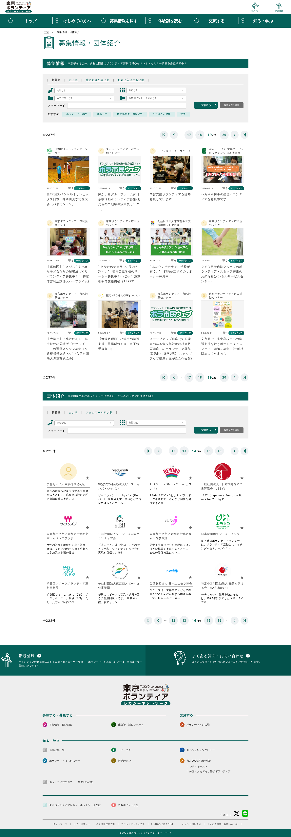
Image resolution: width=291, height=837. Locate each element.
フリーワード (56, 105)
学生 (183, 114)
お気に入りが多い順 (131, 80)
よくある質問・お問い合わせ (222, 824)
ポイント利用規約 (191, 824)
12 (173, 451)
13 (184, 451)
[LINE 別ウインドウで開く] (245, 813)
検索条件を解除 (231, 105)
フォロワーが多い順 (99, 412)
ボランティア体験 (76, 114)
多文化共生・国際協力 (130, 114)
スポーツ (102, 114)
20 (224, 135)
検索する (206, 105)
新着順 (56, 80)
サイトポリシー (81, 824)
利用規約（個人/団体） (163, 824)
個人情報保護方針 (105, 824)
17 (189, 135)
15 (209, 451)
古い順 (73, 80)
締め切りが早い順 (97, 80)
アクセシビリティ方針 (133, 824)
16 (220, 451)
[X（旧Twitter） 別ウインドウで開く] (236, 813)
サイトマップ (60, 824)
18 (200, 135)
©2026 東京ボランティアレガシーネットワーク (146, 832)
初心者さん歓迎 (162, 114)
